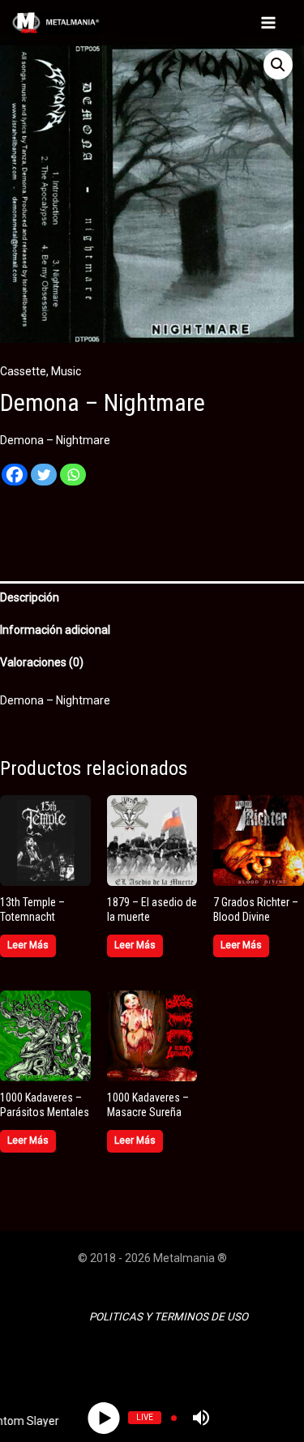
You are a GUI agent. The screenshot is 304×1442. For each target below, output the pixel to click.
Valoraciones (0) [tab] (41, 662)
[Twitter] (44, 481)
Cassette (23, 371)
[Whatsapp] (73, 481)
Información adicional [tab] (55, 629)
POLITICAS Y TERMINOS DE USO (168, 1317)
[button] (278, 64)
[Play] (103, 1417)
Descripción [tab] (29, 597)
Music (66, 371)
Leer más (28, 945)
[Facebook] (15, 481)
